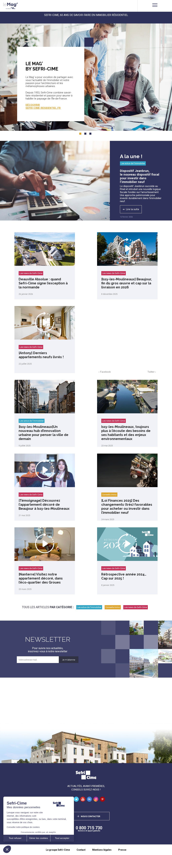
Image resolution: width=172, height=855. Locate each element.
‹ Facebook (105, 371)
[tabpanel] (86, 76)
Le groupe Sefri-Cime (58, 849)
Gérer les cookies (38, 838)
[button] (7, 849)
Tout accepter (62, 838)
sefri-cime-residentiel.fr (43, 107)
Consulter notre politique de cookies (23, 827)
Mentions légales (102, 849)
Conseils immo (109, 494)
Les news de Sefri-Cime (30, 273)
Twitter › (151, 371)
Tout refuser (15, 838)
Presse (122, 849)
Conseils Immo (112, 607)
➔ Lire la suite (131, 209)
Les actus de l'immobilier (133, 163)
